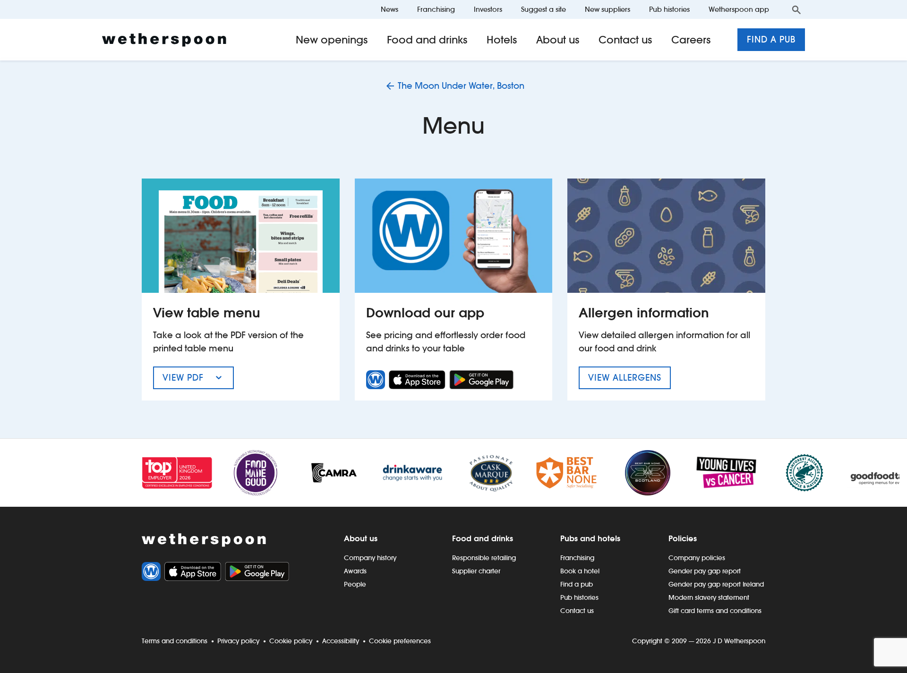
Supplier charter (476, 571)
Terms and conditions (174, 641)
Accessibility (340, 641)
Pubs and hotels (590, 538)
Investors (488, 9)
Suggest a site (543, 9)
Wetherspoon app (739, 9)
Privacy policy (238, 641)
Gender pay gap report (704, 571)
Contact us (625, 39)
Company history (370, 558)
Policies (682, 538)
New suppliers (607, 9)
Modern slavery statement (708, 597)
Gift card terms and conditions (715, 610)
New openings (332, 39)
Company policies (696, 558)
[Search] (796, 9)
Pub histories (669, 9)
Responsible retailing (484, 558)
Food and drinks (427, 39)
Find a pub (771, 39)
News (389, 9)
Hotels (502, 39)
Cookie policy (290, 641)
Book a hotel (579, 571)
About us (558, 39)
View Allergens (629, 377)
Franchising (436, 9)
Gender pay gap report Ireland (716, 584)
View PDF (198, 380)
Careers (691, 39)
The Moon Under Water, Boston (461, 85)
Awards (355, 571)
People (355, 584)
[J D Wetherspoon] (164, 40)
